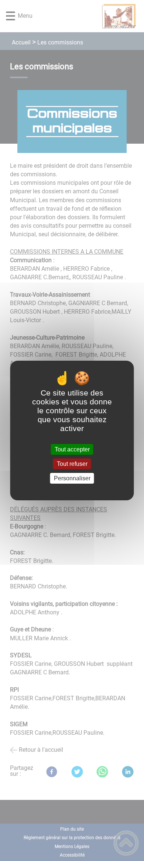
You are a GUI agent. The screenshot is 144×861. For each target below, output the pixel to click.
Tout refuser (72, 464)
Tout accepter (72, 449)
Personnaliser (72, 478)
